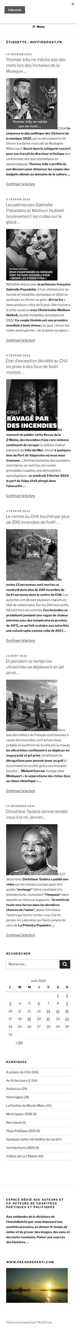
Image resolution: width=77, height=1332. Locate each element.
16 (67, 1011)
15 (58, 1011)
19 (29, 1019)
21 (48, 1019)
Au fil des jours (17, 1080)
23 (67, 1019)
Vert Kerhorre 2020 (20, 1148)
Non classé (14, 1122)
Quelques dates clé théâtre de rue (30, 1139)
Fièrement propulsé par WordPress (29, 1322)
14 (48, 1011)
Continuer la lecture (20, 184)
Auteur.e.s (13, 1089)
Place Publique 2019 (21, 1131)
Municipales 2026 (19, 1114)
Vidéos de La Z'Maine (21, 1156)
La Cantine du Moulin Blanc (25, 1105)
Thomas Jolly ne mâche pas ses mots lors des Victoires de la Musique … (35, 65)
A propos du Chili (18, 1072)
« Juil (19, 1042)
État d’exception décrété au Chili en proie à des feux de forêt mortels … (37, 366)
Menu (41, 26)
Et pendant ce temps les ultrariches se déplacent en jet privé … (35, 667)
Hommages (14, 1097)
